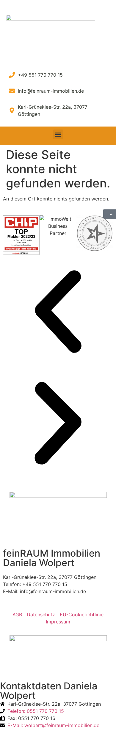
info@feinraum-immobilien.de (53, 591)
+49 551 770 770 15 (44, 584)
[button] (58, 134)
